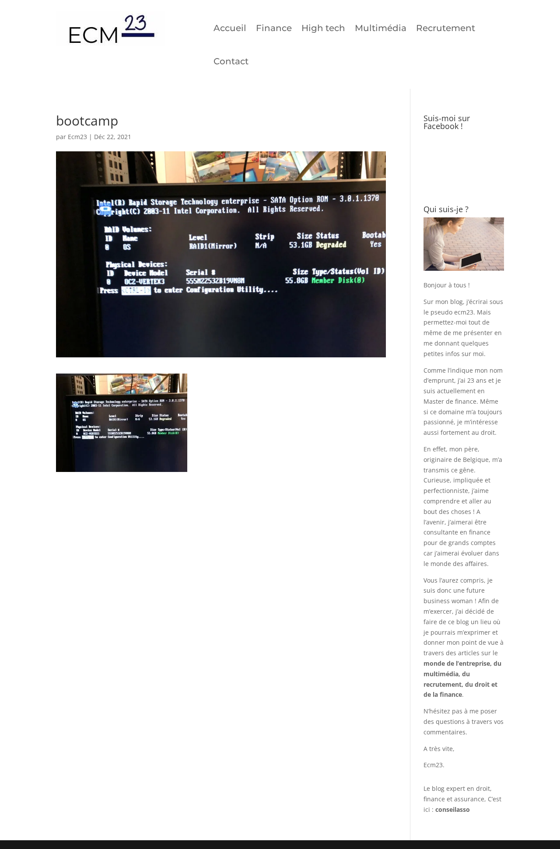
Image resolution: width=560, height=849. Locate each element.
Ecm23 (77, 137)
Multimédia (380, 28)
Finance (274, 28)
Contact (231, 61)
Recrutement (445, 28)
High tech (323, 28)
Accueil (230, 28)
